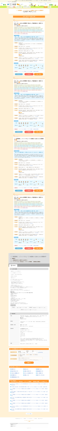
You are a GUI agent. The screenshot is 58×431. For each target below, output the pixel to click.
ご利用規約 (24, 418)
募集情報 (14, 265)
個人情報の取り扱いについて (18, 418)
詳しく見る (39, 74)
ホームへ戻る (29, 413)
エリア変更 (21, 4)
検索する (29, 362)
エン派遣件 (9, 1)
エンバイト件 (14, 1)
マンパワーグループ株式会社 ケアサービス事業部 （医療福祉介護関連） (29, 71)
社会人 (21, 352)
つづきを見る (36, 58)
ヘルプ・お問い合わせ (29, 418)
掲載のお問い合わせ (40, 418)
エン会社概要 (35, 418)
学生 (24, 352)
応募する (29, 74)
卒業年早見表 (41, 352)
